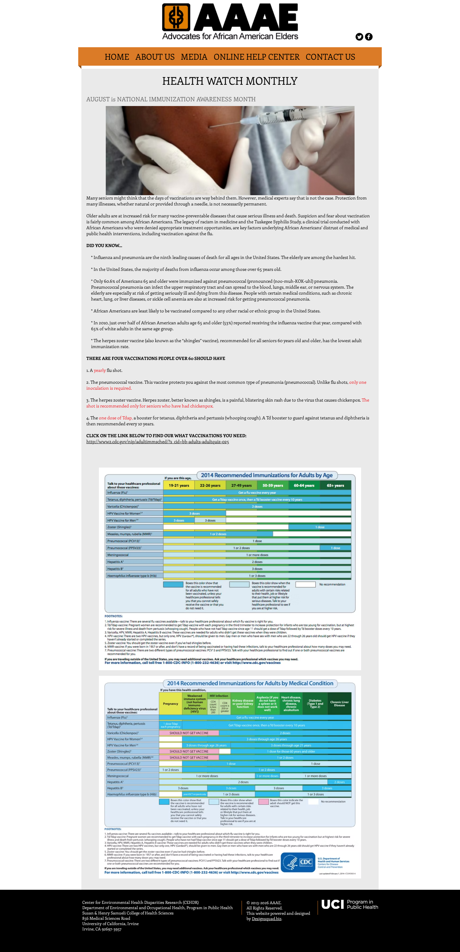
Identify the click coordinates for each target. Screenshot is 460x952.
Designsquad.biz (266, 918)
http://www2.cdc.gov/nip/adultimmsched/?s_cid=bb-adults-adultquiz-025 (157, 441)
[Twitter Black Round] (359, 37)
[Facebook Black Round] (369, 37)
